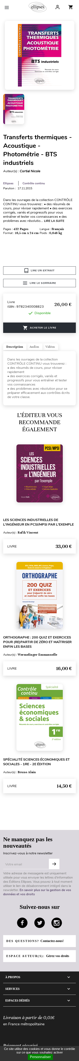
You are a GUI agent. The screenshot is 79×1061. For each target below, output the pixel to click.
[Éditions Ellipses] (38, 7)
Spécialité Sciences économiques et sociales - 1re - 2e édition (36, 761)
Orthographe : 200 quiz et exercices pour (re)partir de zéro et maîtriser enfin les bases (37, 642)
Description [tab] (14, 347)
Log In (57, 7)
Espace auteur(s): (37, 956)
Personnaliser (40, 1057)
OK (54, 864)
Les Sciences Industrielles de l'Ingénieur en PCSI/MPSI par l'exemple (38, 522)
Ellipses (8, 183)
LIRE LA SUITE (54, 221)
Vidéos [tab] (50, 347)
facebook (22, 923)
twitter (39, 923)
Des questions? (35, 941)
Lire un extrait (43, 270)
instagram (56, 923)
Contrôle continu (34, 183)
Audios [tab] (34, 347)
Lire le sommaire (43, 283)
